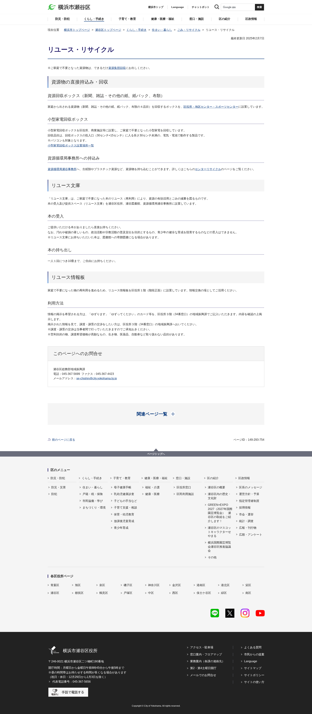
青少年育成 (121, 527)
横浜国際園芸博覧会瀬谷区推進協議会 (219, 546)
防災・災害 (58, 487)
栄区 (248, 585)
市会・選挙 (246, 514)
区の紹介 (213, 478)
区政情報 (244, 478)
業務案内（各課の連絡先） (207, 661)
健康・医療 (152, 494)
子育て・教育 (122, 478)
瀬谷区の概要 (216, 487)
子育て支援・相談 (125, 507)
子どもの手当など (125, 500)
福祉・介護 (152, 487)
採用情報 (245, 507)
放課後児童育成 (124, 521)
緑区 (224, 592)
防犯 (54, 494)
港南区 (201, 585)
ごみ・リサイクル (188, 29)
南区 (248, 592)
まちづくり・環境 (94, 507)
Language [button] (177, 7)
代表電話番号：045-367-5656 (71, 681)
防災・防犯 (58, 478)
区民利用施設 (185, 494)
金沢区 (176, 585)
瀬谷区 (55, 592)
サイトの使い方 (254, 682)
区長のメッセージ (250, 487)
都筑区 (79, 592)
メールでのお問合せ (203, 675)
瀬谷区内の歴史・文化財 (219, 496)
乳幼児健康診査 (124, 494)
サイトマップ (252, 668)
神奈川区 (154, 585)
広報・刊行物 (247, 527)
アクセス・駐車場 (201, 647)
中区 (151, 592)
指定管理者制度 (249, 500)
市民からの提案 (254, 654)
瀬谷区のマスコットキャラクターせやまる (219, 531)
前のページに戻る (63, 439)
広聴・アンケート (250, 534)
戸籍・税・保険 (93, 494)
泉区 (102, 585)
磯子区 (128, 585)
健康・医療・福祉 (156, 478)
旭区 (78, 585)
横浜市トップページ (77, 29)
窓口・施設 (183, 478)
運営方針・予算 (249, 494)
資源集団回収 (117, 67)
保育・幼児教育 (124, 514)
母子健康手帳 (122, 487)
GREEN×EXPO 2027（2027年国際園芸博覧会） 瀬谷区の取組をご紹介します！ (220, 513)
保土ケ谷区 (204, 592)
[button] (156, 414)
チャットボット (200, 7)
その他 (212, 557)
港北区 (225, 585)
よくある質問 (252, 647)
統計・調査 (246, 521)
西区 (175, 592)
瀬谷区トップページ (108, 29)
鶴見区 (103, 592)
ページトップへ (156, 453)
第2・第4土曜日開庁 (203, 668)
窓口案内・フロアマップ (206, 654)
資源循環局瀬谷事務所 (62, 169)
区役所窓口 (184, 487)
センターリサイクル (208, 169)
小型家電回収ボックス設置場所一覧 (71, 145)
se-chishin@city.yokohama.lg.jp (96, 378)
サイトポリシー (254, 675)
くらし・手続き (136, 29)
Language (250, 661)
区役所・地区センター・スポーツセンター (210, 106)
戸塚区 (128, 592)
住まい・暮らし (162, 29)
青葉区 (55, 585)
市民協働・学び (93, 500)
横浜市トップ (155, 7)
